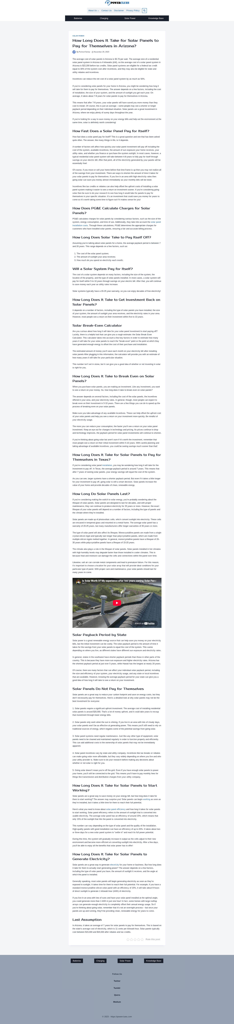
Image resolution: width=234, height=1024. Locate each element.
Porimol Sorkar (84, 52)
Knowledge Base (156, 18)
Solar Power (130, 18)
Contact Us (106, 10)
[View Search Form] (144, 10)
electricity (114, 865)
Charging (104, 18)
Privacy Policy (133, 10)
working (146, 799)
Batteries (78, 18)
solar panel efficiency (116, 809)
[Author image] (74, 52)
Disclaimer (119, 10)
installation (107, 465)
